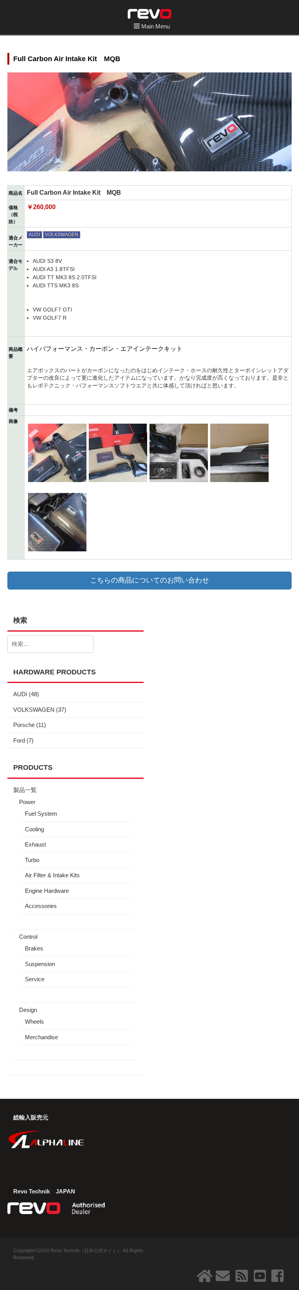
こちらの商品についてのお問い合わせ (149, 580)
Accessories (41, 906)
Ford (19, 740)
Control (28, 936)
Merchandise (41, 1037)
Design (28, 1010)
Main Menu (155, 26)
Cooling (34, 829)
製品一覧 (25, 790)
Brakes (34, 948)
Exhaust (35, 844)
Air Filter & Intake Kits (52, 875)
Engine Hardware (47, 890)
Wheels (34, 1021)
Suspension (40, 964)
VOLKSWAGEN (61, 235)
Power (27, 802)
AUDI (34, 235)
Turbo (32, 860)
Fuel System (41, 813)
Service (34, 979)
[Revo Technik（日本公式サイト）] (149, 13)
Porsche (24, 725)
